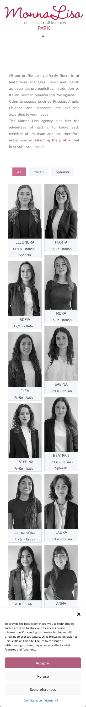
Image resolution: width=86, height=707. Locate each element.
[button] (78, 614)
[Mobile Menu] (43, 35)
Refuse (43, 676)
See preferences (43, 689)
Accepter (43, 663)
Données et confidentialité (40, 700)
